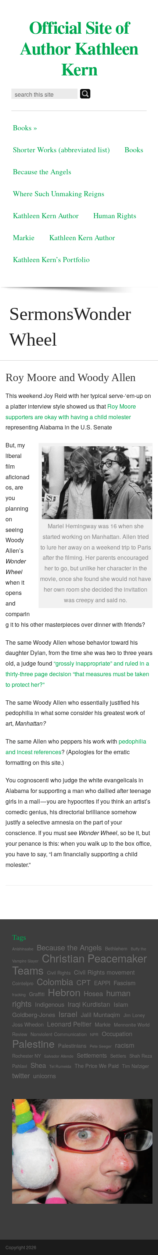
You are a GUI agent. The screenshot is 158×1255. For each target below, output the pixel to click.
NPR (94, 1034)
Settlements (92, 1055)
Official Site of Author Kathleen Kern (79, 47)
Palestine (33, 1043)
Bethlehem (116, 948)
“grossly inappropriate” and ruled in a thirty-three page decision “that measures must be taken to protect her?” (77, 674)
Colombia (55, 981)
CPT (83, 982)
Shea (38, 1065)
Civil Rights (59, 972)
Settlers (118, 1055)
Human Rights (114, 215)
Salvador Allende (58, 1056)
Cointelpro (22, 983)
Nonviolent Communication (58, 1034)
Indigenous (49, 1004)
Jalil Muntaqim (100, 1014)
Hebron (64, 992)
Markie (24, 237)
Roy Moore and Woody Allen (71, 377)
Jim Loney (134, 1015)
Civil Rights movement (104, 972)
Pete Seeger (101, 1046)
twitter (21, 1075)
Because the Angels (42, 171)
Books (25, 128)
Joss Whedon (28, 1024)
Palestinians (72, 1045)
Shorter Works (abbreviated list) (61, 149)
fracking (19, 994)
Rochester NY (26, 1055)
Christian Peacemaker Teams (79, 963)
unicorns (44, 1075)
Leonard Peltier (69, 1023)
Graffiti (36, 994)
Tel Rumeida (60, 1066)
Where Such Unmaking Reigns (58, 193)
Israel (68, 1013)
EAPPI (102, 983)
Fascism (125, 982)
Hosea (93, 993)
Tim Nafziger (135, 1065)
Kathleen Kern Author (46, 215)
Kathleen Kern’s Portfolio (51, 259)
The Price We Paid (97, 1065)
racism (124, 1045)
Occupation (117, 1033)
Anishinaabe (22, 949)
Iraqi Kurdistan (89, 1004)
